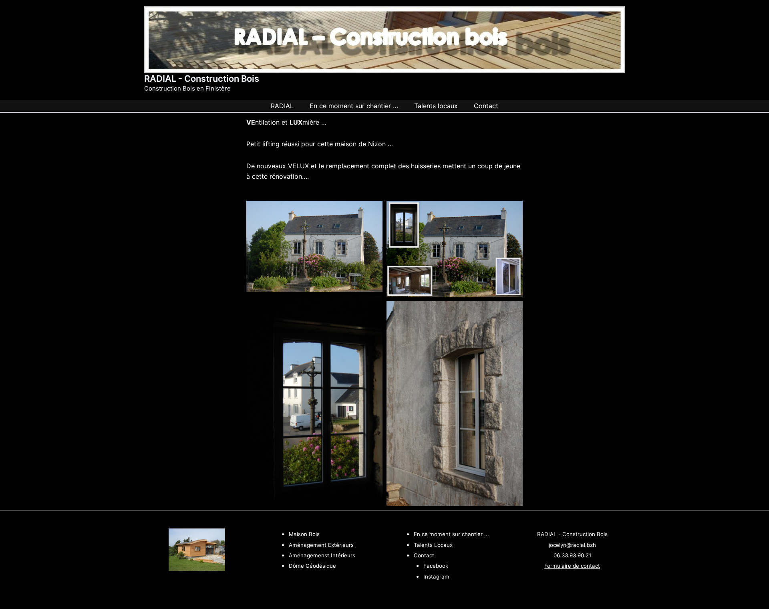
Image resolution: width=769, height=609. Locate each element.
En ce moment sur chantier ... (451, 534)
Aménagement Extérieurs (321, 545)
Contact (424, 555)
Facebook (435, 566)
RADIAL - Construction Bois (201, 78)
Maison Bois (304, 534)
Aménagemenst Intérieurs (322, 555)
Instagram (436, 576)
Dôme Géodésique (312, 566)
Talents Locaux (433, 545)
